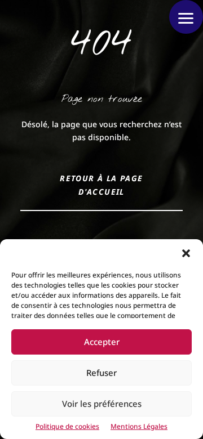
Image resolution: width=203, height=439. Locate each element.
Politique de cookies (67, 426)
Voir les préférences (102, 403)
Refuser (101, 372)
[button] (186, 253)
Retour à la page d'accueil (101, 185)
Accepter (102, 341)
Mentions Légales (139, 426)
